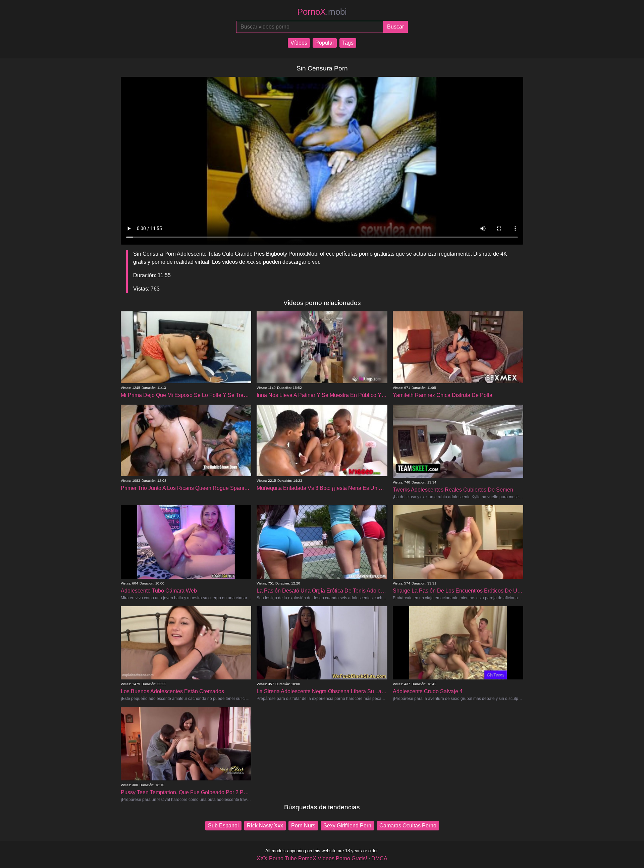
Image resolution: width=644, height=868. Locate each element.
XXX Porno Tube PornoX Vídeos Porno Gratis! (312, 858)
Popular (324, 43)
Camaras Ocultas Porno (407, 825)
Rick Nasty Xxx (265, 825)
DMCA (379, 858)
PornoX (322, 11)
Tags (348, 43)
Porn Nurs (303, 825)
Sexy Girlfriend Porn (347, 825)
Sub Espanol (223, 825)
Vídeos (298, 43)
